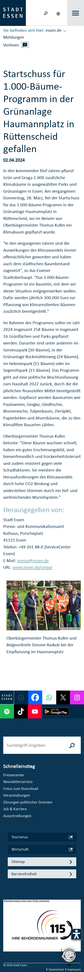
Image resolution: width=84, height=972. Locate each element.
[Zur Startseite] (13, 12)
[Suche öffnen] (45, 13)
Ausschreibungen (17, 815)
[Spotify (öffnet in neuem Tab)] (7, 711)
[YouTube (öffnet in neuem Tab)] (35, 711)
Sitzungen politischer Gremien (28, 802)
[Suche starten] (72, 745)
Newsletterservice (18, 781)
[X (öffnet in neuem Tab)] (63, 698)
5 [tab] (7, 949)
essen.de (53, 30)
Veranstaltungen (16, 795)
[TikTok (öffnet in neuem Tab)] (21, 711)
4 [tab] (7, 942)
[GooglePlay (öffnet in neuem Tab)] (56, 711)
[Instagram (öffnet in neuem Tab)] (77, 698)
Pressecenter (13, 774)
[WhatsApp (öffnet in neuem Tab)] (49, 698)
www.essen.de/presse (32, 567)
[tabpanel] (42, 928)
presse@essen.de (33, 560)
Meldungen (13, 37)
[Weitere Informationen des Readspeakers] (25, 45)
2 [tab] (7, 928)
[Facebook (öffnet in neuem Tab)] (35, 698)
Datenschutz (56, 969)
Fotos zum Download (20, 788)
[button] (58, 13)
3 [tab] (7, 935)
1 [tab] (7, 921)
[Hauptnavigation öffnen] (76, 13)
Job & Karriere (15, 808)
